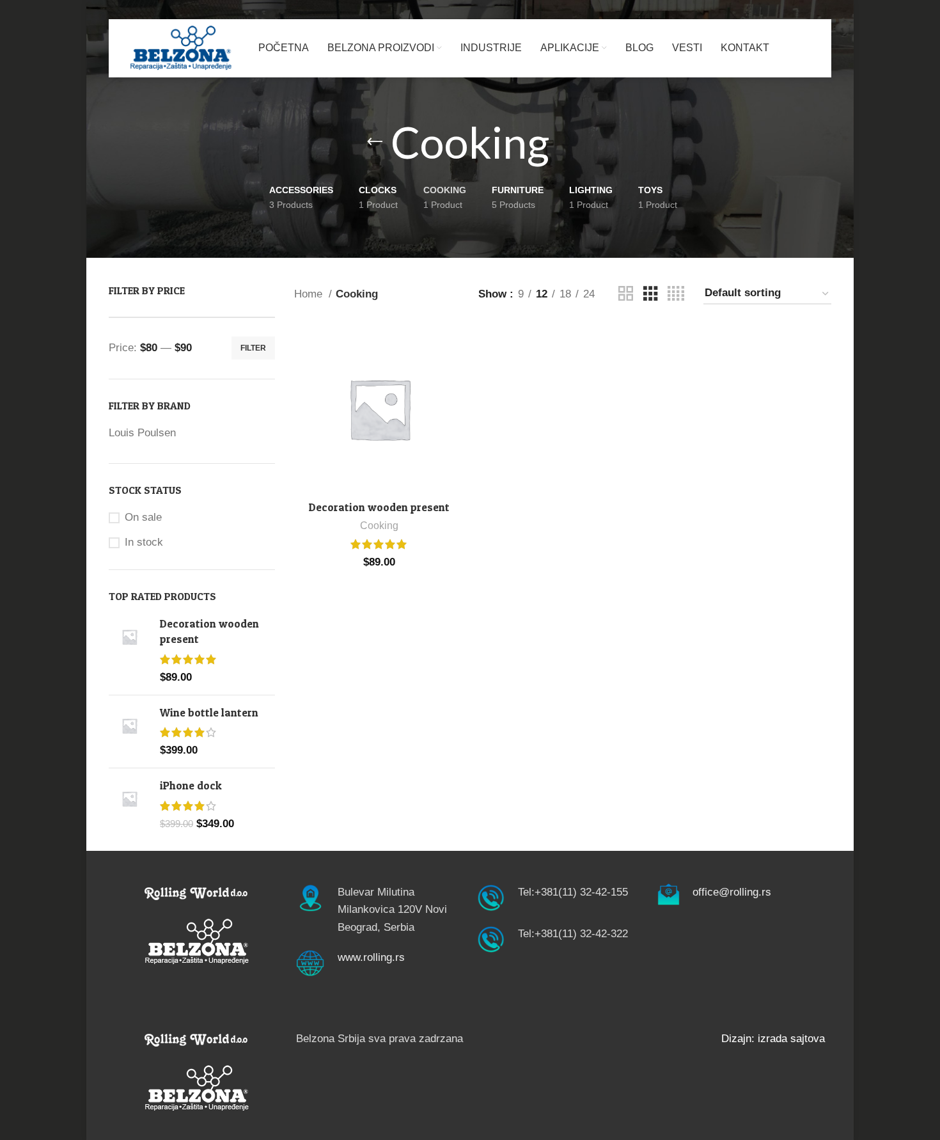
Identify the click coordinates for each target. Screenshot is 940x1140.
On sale (143, 517)
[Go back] (375, 142)
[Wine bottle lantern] (129, 731)
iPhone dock (191, 785)
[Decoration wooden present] (129, 650)
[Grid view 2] (625, 294)
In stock (144, 542)
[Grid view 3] (650, 294)
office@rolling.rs (732, 892)
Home (309, 294)
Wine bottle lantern (209, 712)
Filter (253, 348)
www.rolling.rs (371, 957)
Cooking (379, 525)
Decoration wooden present (209, 631)
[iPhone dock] (129, 804)
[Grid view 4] (676, 294)
